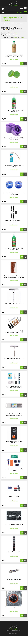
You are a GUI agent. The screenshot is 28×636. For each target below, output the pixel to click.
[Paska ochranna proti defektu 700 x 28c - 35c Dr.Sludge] (14, 184)
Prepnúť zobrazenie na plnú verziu (14, 630)
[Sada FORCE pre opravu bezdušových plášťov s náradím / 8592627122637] (14, 322)
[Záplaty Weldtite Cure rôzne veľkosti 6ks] (14, 543)
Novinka (16, 35)
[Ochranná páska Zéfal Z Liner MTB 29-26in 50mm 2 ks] (14, 129)
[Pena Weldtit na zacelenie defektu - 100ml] (14, 157)
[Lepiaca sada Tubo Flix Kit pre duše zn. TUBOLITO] (14, 433)
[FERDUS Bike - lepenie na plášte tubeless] (14, 460)
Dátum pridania (4, 28)
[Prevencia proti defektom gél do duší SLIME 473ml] (14, 102)
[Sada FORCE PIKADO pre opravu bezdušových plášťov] (14, 212)
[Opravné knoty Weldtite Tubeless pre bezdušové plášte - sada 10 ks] (14, 405)
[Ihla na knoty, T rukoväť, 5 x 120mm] (14, 295)
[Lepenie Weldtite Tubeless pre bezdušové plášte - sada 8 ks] (14, 378)
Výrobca (4, 33)
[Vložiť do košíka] (21, 63)
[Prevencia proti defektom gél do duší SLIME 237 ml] (14, 240)
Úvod (4, 22)
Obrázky (3, 29)
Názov (9, 27)
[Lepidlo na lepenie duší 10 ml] (14, 571)
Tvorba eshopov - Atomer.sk (13, 633)
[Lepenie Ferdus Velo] (14, 488)
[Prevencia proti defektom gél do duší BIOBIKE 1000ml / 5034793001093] (14, 46)
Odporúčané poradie (15, 28)
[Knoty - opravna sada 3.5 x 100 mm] (14, 515)
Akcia (7, 35)
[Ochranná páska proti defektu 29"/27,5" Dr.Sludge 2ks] (14, 74)
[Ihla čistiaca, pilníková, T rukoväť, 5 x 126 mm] (14, 350)
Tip (3, 35)
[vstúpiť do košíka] (3, 8)
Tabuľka (10, 29)
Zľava (11, 35)
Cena (14, 27)
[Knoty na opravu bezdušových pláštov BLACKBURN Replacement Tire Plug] (14, 267)
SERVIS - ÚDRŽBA (10, 22)
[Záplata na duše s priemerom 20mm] (14, 598)
